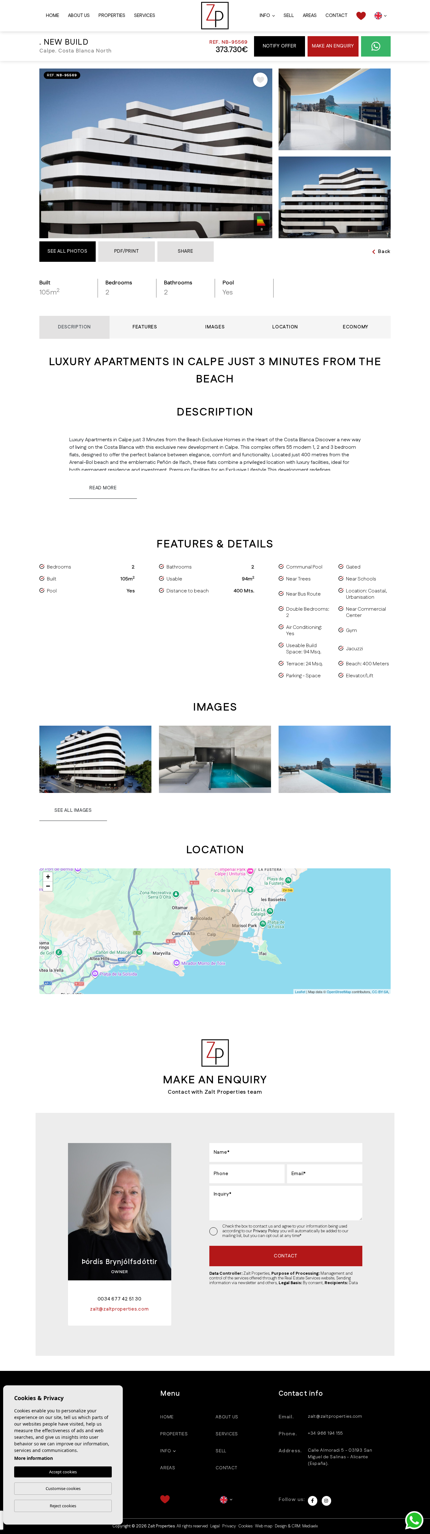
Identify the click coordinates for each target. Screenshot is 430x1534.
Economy (355, 327)
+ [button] (48, 877)
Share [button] (185, 251)
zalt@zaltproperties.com (335, 1416)
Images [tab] (215, 327)
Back (384, 251)
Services (144, 15)
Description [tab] (74, 327)
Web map (263, 1526)
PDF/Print (126, 251)
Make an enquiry (333, 46)
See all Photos (68, 251)
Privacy (229, 1526)
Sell (289, 15)
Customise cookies (63, 1488)
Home (52, 15)
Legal (215, 1526)
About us (79, 15)
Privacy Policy (266, 1231)
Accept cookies (63, 1472)
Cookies (245, 1526)
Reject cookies (63, 1506)
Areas (310, 15)
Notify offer (280, 46)
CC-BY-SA (380, 991)
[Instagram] (326, 1501)
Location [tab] (285, 327)
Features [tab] (145, 327)
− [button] (48, 886)
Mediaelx (310, 1526)
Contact (336, 15)
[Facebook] (312, 1501)
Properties (112, 15)
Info (265, 15)
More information (33, 1458)
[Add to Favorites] (260, 80)
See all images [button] (73, 810)
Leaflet (300, 991)
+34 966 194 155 (325, 1433)
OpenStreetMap (339, 991)
